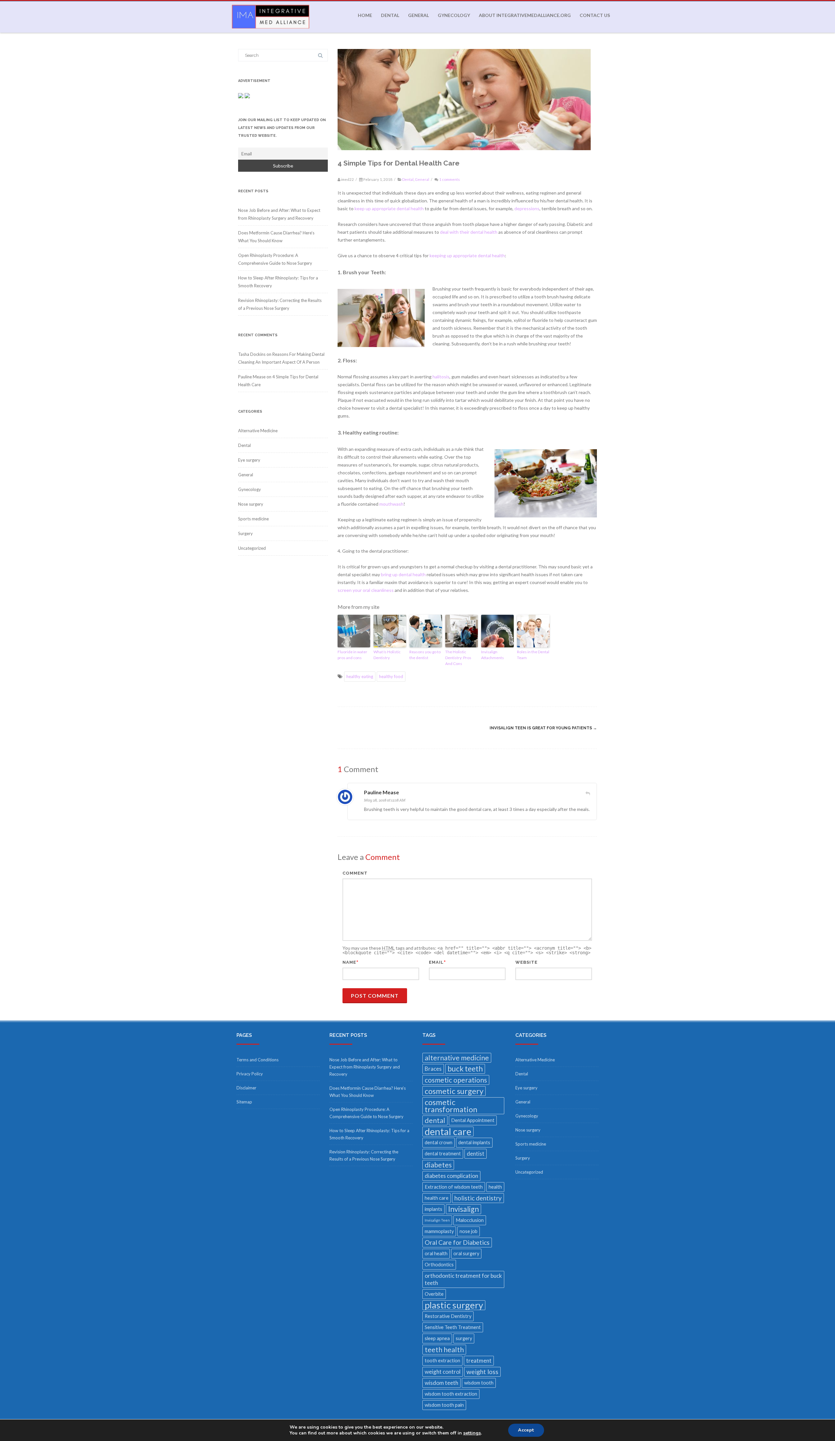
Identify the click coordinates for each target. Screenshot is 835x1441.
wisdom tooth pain (444, 1405)
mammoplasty (439, 1231)
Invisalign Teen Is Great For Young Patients (543, 728)
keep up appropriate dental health (389, 208)
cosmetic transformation (451, 1105)
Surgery (245, 533)
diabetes (438, 1165)
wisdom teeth (441, 1382)
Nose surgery (250, 504)
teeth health (444, 1349)
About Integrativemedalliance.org (525, 15)
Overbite (434, 1294)
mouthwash (391, 504)
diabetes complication (451, 1175)
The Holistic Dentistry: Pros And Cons (458, 657)
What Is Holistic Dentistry (387, 654)
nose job (469, 1231)
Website (526, 962)
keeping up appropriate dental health (467, 255)
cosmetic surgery (454, 1091)
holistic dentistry (478, 1198)
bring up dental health (403, 574)
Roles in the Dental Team (533, 654)
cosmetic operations (456, 1080)
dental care (448, 1131)
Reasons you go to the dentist (425, 654)
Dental (390, 15)
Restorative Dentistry (448, 1316)
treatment (479, 1360)
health (495, 1187)
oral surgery (466, 1253)
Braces (433, 1068)
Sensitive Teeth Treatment (453, 1327)
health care (436, 1198)
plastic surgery (454, 1305)
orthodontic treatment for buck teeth (463, 1279)
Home (365, 15)
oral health (436, 1253)
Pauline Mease (381, 792)
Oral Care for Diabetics (457, 1242)
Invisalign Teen (437, 1220)
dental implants (474, 1142)
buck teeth (465, 1068)
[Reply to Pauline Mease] (587, 793)
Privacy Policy (249, 1073)
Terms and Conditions (257, 1059)
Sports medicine (253, 518)
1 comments (449, 179)
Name (349, 962)
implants (433, 1209)
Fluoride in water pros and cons (352, 654)
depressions (526, 208)
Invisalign (463, 1209)
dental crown (438, 1142)
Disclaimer (246, 1087)
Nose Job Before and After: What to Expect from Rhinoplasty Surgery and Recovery (364, 1067)
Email (436, 962)
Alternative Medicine (258, 430)
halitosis (441, 376)
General (418, 15)
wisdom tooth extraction (451, 1394)
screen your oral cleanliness (366, 590)
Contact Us (595, 15)
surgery (464, 1338)
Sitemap (244, 1101)
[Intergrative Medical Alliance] (269, 30)
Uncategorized (252, 548)
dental (435, 1120)
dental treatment (443, 1153)
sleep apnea (437, 1338)
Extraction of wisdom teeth (454, 1187)
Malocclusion (470, 1220)
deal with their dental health (468, 232)
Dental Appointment (472, 1120)
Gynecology (454, 15)
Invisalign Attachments (492, 654)
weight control (443, 1371)
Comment (355, 873)
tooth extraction (442, 1360)
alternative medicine (457, 1057)
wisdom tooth (478, 1383)
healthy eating (359, 676)
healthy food (391, 676)
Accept (526, 1430)
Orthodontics (439, 1264)
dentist (475, 1153)
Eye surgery (249, 460)
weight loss (482, 1371)
